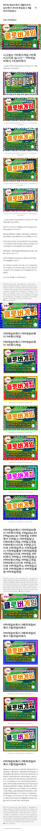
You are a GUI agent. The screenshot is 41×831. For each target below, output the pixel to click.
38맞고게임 (23, 582)
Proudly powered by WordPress (12, 828)
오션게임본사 (17, 297)
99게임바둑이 (23, 284)
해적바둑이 (12, 822)
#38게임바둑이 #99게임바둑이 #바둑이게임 (19, 335)
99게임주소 (12, 288)
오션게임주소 (25, 297)
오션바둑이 (19, 298)
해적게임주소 (8, 820)
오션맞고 (5, 298)
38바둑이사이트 (18, 584)
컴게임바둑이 (17, 816)
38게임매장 (17, 580)
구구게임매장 (13, 291)
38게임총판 (12, 582)
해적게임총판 (16, 820)
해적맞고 (22, 820)
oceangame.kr (27, 289)
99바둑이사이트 (10, 589)
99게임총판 (18, 288)
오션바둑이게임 (27, 298)
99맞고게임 (29, 288)
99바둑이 (28, 588)
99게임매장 (24, 286)
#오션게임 (32, 284)
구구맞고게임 (24, 293)
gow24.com (26, 813)
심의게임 (9, 591)
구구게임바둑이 (22, 291)
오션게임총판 (33, 297)
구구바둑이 (31, 293)
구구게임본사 (30, 291)
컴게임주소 (31, 816)
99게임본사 (24, 586)
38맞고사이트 (30, 582)
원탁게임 (15, 591)
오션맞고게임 (12, 298)
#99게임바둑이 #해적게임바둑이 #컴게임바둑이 (19, 626)
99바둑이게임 (8, 289)
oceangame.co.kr (17, 289)
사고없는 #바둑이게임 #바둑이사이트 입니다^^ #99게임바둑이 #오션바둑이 (19, 58)
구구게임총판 (11, 293)
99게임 (11, 286)
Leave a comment (10, 300)
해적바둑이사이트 (29, 822)
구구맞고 (17, 293)
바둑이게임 (13, 295)
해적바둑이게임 (19, 822)
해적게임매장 (17, 818)
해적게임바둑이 (26, 818)
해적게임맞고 (9, 818)
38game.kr (34, 579)
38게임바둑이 (24, 579)
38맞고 (17, 582)
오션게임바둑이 (9, 297)
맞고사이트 (24, 589)
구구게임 (33, 289)
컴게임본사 (25, 816)
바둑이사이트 (19, 295)
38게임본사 (32, 580)
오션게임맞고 (27, 295)
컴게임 (32, 814)
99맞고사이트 (22, 588)
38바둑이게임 (10, 584)
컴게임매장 (10, 816)
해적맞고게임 (29, 820)
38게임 (5, 580)
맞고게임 (17, 589)
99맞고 (24, 288)
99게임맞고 (17, 286)
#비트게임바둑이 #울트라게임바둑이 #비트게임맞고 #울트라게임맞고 (17, 7)
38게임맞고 (11, 580)
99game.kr (6, 286)
